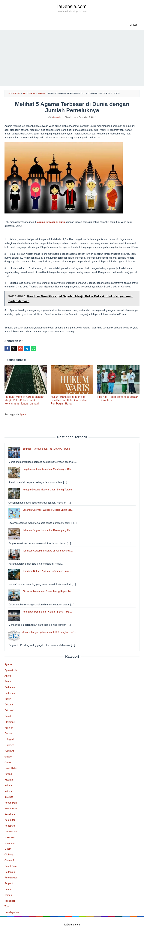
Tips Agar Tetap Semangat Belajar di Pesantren (117, 398)
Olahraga (9, 854)
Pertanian (9, 872)
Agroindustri (10, 670)
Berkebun (9, 687)
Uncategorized (12, 912)
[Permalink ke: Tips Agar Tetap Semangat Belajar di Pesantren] (118, 379)
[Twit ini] (14, 348)
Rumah (8, 889)
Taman (8, 895)
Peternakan (10, 877)
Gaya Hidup (10, 768)
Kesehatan (10, 814)
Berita (7, 681)
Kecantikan (10, 802)
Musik (7, 848)
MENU (133, 25)
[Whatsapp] (33, 348)
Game (7, 762)
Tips (6, 906)
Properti (8, 883)
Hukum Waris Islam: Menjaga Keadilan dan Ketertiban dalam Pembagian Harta (69, 400)
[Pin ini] (20, 348)
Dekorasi (9, 704)
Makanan (9, 837)
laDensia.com (72, 6)
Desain (8, 716)
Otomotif (9, 860)
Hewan (8, 773)
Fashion (8, 727)
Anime (7, 675)
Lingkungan (10, 831)
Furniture (9, 745)
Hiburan (8, 779)
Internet (8, 796)
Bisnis (7, 699)
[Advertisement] (72, 58)
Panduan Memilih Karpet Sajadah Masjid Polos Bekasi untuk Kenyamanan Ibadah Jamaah (24, 400)
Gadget (8, 756)
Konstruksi (10, 825)
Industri (8, 785)
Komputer (9, 820)
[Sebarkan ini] (7, 348)
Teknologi (9, 900)
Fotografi (9, 739)
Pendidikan (10, 866)
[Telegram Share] (27, 348)
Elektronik (9, 722)
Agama (23, 414)
